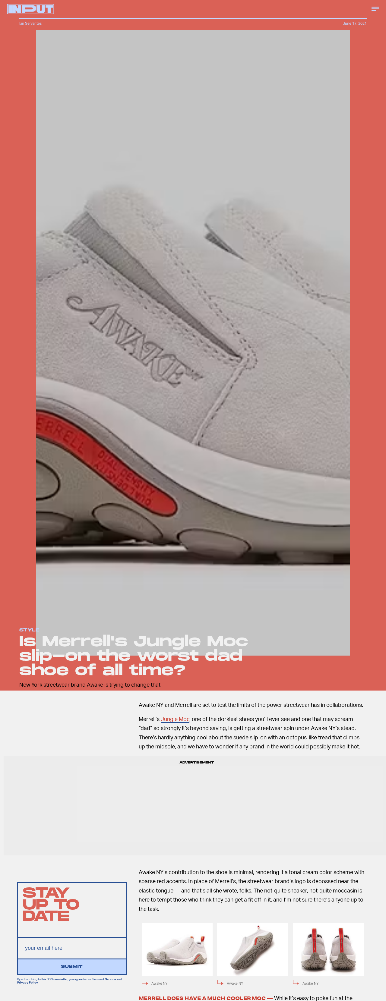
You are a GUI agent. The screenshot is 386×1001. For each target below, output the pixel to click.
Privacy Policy (27, 982)
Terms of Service (104, 979)
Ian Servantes (30, 23)
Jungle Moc (175, 718)
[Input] (30, 9)
